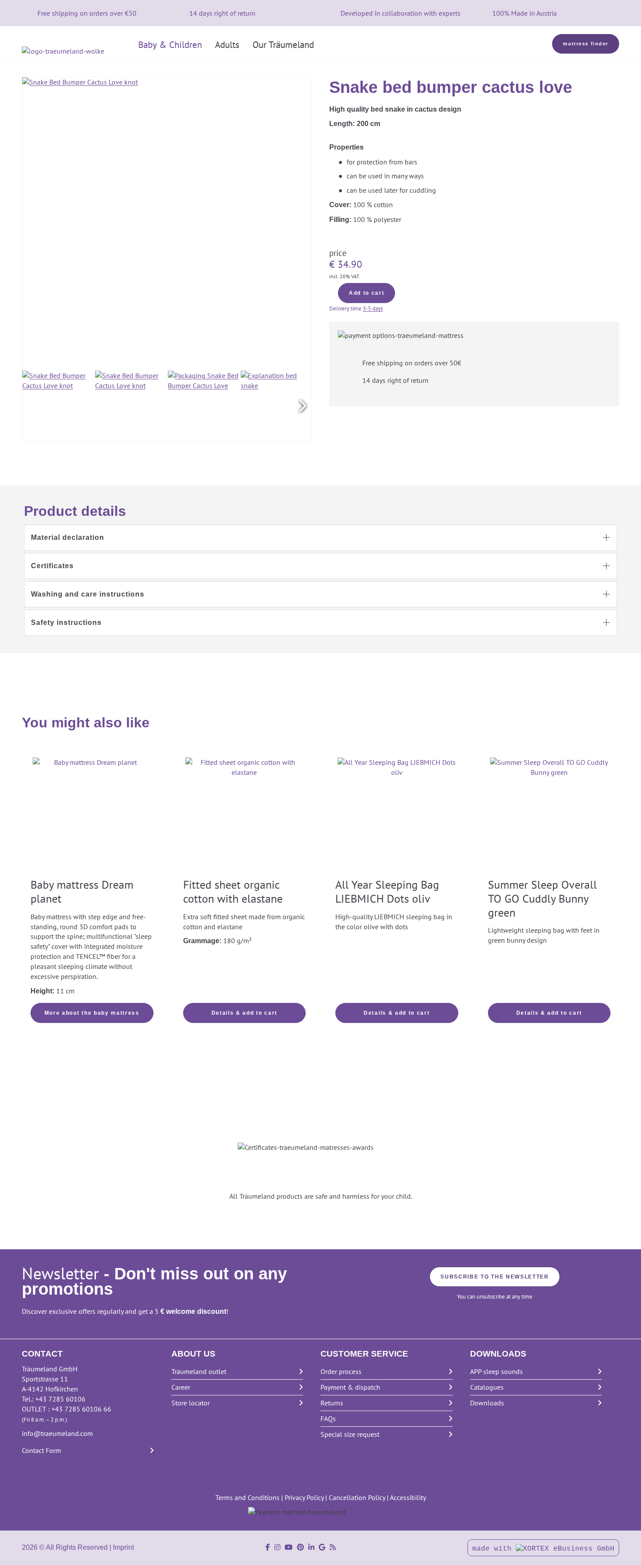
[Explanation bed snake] (276, 406)
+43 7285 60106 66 (81, 1409)
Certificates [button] (52, 565)
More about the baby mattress (92, 1013)
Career (180, 1387)
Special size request (349, 1434)
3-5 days (373, 308)
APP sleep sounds (496, 1371)
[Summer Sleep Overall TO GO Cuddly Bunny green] (549, 816)
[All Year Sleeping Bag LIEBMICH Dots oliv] (397, 816)
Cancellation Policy (357, 1497)
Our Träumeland (283, 45)
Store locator (190, 1402)
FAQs (328, 1418)
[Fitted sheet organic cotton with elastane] (244, 816)
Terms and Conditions (247, 1497)
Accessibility (408, 1497)
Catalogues (487, 1387)
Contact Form (41, 1450)
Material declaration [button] (67, 537)
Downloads (487, 1402)
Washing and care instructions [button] (87, 594)
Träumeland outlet (198, 1371)
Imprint (123, 1547)
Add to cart (366, 293)
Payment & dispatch (350, 1387)
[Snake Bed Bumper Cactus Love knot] (57, 406)
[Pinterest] (300, 1547)
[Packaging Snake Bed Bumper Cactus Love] (203, 406)
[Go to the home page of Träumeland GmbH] (77, 51)
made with (494, 1549)
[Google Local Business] (322, 1547)
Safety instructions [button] (66, 622)
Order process (340, 1371)
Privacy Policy (304, 1497)
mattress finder (585, 43)
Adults (227, 45)
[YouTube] (289, 1547)
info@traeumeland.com (57, 1433)
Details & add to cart (244, 1013)
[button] (302, 406)
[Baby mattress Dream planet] (92, 816)
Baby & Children (170, 45)
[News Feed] (333, 1547)
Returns (331, 1402)
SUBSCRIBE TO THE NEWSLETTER (494, 1277)
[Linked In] (311, 1547)
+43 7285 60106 (60, 1399)
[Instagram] (277, 1547)
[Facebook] (268, 1547)
